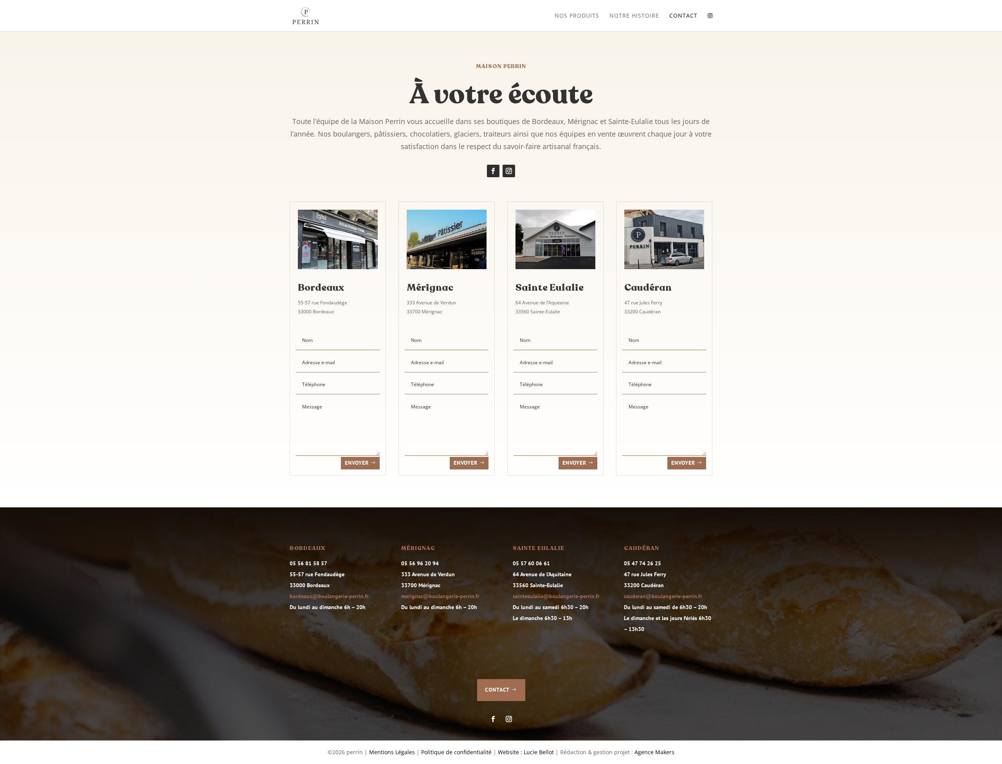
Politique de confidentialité (456, 752)
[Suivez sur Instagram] (509, 171)
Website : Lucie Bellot (526, 752)
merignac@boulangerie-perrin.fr (440, 596)
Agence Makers (654, 752)
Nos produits (577, 16)
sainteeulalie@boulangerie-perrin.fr (556, 596)
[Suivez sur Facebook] (493, 171)
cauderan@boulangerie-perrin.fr (663, 596)
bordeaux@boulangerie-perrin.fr (329, 596)
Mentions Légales (392, 752)
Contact (683, 16)
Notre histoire (634, 16)
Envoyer (357, 462)
